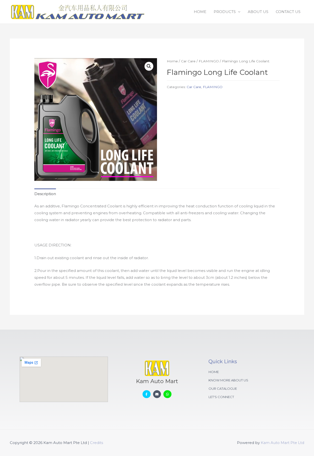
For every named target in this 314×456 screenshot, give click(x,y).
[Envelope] (157, 394)
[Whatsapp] (167, 394)
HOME (200, 11)
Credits (96, 442)
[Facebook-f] (147, 394)
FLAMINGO (209, 61)
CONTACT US (288, 11)
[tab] (45, 193)
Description (45, 193)
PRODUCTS (225, 11)
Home (172, 61)
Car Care (188, 61)
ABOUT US (258, 11)
